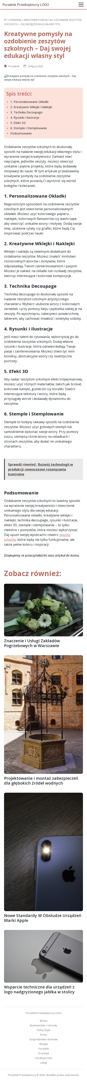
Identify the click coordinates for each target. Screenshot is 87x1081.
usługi (43, 1062)
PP (5, 20)
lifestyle (43, 1044)
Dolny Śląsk (43, 1030)
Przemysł (43, 1053)
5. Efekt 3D (18, 123)
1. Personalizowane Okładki (29, 101)
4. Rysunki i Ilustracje (24, 117)
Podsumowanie (21, 133)
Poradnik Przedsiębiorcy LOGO (25, 4)
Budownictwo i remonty (43, 1025)
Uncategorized (43, 1058)
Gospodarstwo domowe (43, 1039)
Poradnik (15, 20)
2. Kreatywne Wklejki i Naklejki (31, 107)
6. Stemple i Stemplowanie (28, 128)
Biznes (43, 1020)
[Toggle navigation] (81, 4)
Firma (43, 1034)
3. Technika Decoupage (26, 112)
